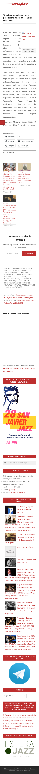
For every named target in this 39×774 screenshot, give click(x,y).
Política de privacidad (10, 769)
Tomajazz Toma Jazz (12, 285)
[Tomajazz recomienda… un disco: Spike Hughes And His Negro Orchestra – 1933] (24, 167)
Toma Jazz (16, 283)
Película (14, 272)
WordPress (27, 771)
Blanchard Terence (11, 279)
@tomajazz (13, 490)
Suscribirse (28, 253)
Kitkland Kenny (9, 281)
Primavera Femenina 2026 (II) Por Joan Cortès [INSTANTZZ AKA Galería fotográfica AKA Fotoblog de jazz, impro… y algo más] (20, 608)
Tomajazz (25, 283)
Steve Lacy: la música (25, 547)
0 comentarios (16, 287)
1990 (28, 275)
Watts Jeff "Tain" (28, 285)
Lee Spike (19, 281)
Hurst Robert (25, 279)
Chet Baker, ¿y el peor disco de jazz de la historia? (25, 509)
